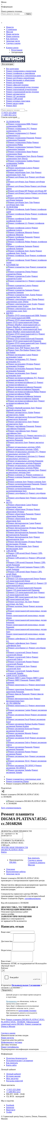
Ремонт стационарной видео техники (22, 92)
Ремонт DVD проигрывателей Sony (26, 344)
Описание (10, 869)
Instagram (10, 1107)
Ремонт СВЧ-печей (14, 99)
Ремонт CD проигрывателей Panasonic (23, 590)
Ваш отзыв (5, 961)
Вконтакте (10, 1110)
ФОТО (9, 502)
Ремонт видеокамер (14, 82)
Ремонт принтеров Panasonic (23, 690)
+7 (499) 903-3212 (8, 115)
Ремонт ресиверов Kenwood (23, 729)
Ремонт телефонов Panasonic (23, 238)
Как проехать (12, 39)
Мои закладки (12, 1078)
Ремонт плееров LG (34, 475)
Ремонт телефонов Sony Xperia (24, 252)
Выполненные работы (16, 871)
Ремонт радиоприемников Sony (24, 489)
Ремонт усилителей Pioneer (22, 663)
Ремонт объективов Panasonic (23, 515)
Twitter (9, 1112)
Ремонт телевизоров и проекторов (21, 71)
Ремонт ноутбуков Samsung (22, 199)
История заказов (13, 1076)
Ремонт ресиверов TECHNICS (24, 766)
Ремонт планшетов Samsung (23, 291)
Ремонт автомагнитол (15, 94)
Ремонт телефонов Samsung (22, 247)
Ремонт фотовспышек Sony (22, 547)
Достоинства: (7, 941)
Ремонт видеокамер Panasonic (23, 369)
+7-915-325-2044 (13, 1089)
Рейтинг (4, 968)
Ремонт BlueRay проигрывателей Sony (23, 332)
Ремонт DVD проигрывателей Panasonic (23, 341)
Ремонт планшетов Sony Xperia (24, 296)
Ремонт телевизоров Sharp (22, 153)
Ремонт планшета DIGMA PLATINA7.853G (25, 1019)
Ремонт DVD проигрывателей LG (25, 335)
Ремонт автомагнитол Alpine (23, 413)
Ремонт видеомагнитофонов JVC (25, 379)
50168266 (21, 1022)
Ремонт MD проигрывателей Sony (25, 598)
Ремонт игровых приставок (18, 101)
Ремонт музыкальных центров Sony (26, 471)
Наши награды (12, 34)
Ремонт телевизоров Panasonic (23, 139)
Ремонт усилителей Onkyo (22, 658)
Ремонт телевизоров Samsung (23, 148)
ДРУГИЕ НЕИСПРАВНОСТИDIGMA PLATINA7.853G (14, 848)
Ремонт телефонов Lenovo (22, 229)
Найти (4, 852)
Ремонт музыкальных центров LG (25, 457)
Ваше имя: (5, 932)
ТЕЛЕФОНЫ (12, 207)
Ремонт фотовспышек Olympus (24, 543)
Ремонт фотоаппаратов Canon (23, 524)
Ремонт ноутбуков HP (37, 191)
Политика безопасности (16, 1058)
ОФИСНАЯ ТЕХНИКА (16, 675)
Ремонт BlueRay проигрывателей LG (22, 327)
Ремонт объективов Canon (22, 506)
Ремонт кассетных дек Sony (22, 603)
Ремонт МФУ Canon (35, 678)
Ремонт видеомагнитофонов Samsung (22, 398)
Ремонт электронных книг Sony (24, 309)
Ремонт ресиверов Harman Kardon (25, 725)
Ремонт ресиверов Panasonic (23, 748)
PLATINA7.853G (8, 1022)
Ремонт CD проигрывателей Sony (25, 593)
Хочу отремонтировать (11, 808)
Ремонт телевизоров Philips (22, 143)
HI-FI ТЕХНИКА (13, 576)
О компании (11, 29)
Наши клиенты (12, 36)
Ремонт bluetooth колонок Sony (24, 409)
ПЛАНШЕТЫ (12, 265)
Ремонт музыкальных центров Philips (22, 468)
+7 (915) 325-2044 (8, 113)
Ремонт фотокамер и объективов (20, 80)
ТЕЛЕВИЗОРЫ (13, 122)
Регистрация (16, 50)
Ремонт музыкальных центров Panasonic (23, 463)
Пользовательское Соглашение (19, 1060)
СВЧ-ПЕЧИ (11, 551)
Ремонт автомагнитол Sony (22, 423)
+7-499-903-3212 (13, 1092)
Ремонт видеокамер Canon (22, 356)
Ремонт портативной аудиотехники (21, 89)
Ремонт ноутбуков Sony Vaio (23, 203)
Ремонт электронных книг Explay (25, 305)
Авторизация (17, 52)
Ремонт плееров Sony (36, 482)
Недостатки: (6, 950)
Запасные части (13, 41)
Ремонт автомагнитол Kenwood (24, 418)
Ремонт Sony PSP (31, 348)
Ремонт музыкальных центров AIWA (22, 449)
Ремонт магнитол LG (36, 435)
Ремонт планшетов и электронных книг (23, 75)
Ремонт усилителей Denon (22, 653)
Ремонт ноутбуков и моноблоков (20, 78)
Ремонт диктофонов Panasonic (23, 427)
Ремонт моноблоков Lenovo (22, 169)
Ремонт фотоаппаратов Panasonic (25, 533)
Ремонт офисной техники (17, 85)
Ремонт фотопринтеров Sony (23, 699)
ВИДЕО (9, 313)
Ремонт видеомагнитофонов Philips (26, 393)
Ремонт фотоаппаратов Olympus (24, 529)
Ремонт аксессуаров (15, 103)
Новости (10, 27)
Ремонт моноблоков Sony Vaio (23, 173)
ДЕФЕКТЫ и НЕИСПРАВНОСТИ (16, 831)
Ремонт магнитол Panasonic (22, 439)
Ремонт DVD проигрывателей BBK (26, 316)
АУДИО (9, 405)
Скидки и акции (13, 43)
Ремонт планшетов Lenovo (22, 286)
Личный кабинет (13, 1074)
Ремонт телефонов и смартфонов (20, 73)
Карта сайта (11, 1065)
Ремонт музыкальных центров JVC (26, 453)
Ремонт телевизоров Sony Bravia (24, 157)
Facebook (10, 1105)
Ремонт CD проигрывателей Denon (26, 579)
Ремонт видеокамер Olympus (23, 365)
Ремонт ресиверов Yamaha (22, 771)
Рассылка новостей (14, 1081)
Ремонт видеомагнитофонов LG (24, 383)
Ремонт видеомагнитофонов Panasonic (23, 389)
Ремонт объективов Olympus (23, 510)
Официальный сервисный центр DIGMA (20, 1023)
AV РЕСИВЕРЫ (13, 703)
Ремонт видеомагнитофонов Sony (25, 402)
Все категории (12, 69)
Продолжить (7, 990)
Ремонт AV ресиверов (15, 96)
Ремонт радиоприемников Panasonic (26, 485)
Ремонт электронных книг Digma (25, 300)
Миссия (9, 32)
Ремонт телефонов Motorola (22, 233)
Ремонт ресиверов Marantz (22, 734)
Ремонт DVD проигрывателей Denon (22, 322)
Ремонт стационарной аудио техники (22, 87)
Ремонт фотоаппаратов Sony (23, 538)
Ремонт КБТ (11, 105)
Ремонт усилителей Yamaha (22, 672)
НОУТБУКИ (11, 165)
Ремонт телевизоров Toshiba (23, 162)
